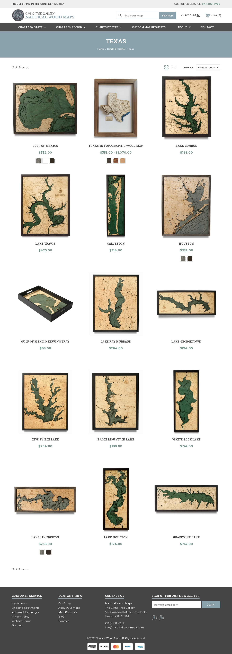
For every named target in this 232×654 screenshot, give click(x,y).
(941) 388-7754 (114, 623)
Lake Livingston (45, 537)
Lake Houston (116, 537)
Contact (207, 27)
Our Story (64, 603)
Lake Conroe (186, 146)
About (182, 27)
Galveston (116, 243)
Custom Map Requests (149, 27)
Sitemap (17, 625)
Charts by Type (107, 27)
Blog (61, 616)
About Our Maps (69, 607)
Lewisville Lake (45, 439)
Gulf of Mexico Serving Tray (45, 341)
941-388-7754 (211, 3)
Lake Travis (45, 243)
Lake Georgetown (186, 341)
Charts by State (30, 27)
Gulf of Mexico (45, 146)
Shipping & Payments (25, 607)
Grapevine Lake (186, 537)
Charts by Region (69, 27)
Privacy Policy (20, 616)
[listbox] (208, 67)
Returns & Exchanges (25, 612)
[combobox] (148, 15)
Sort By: (189, 67)
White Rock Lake (186, 439)
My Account (19, 603)
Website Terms (21, 621)
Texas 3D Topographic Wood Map (116, 146)
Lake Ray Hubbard (116, 341)
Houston (186, 243)
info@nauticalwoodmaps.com (124, 627)
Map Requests (67, 612)
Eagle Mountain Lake (115, 439)
